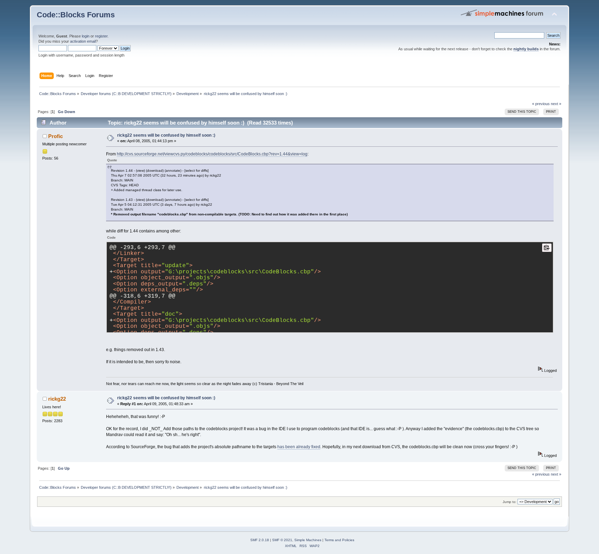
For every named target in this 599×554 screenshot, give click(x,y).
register (101, 36)
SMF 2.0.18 (259, 540)
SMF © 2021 (282, 540)
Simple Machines (307, 540)
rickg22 (57, 399)
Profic (55, 136)
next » (556, 104)
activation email (83, 41)
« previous (541, 104)
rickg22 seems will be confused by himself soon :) (166, 135)
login (85, 36)
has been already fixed (298, 446)
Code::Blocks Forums (76, 14)
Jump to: (509, 502)
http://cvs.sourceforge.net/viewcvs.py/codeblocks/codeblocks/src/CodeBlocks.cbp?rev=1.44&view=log (212, 154)
